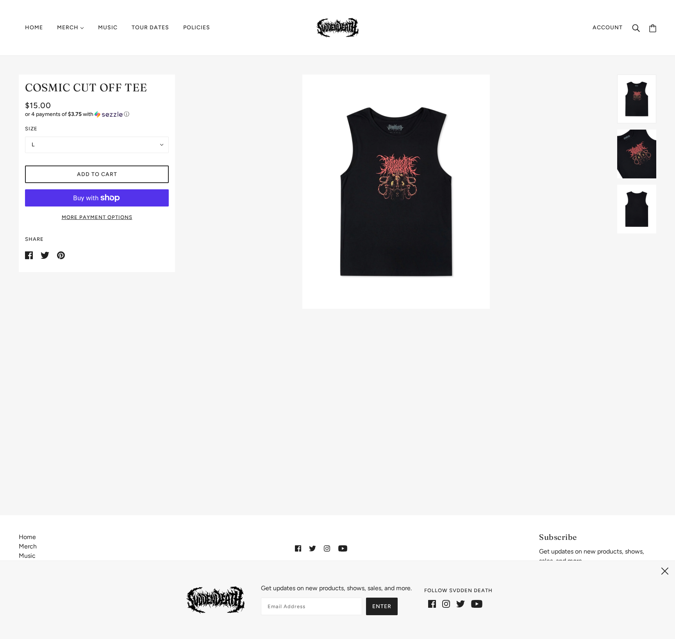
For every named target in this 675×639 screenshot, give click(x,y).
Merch (28, 546)
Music (27, 555)
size (31, 129)
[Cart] (652, 27)
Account (608, 27)
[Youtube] (477, 603)
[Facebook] (432, 603)
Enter (381, 606)
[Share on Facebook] (30, 255)
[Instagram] (446, 603)
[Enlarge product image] (396, 192)
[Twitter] (460, 603)
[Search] (636, 27)
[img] (298, 548)
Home (27, 537)
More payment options (97, 217)
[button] (97, 114)
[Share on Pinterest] (61, 255)
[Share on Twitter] (46, 255)
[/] (337, 27)
